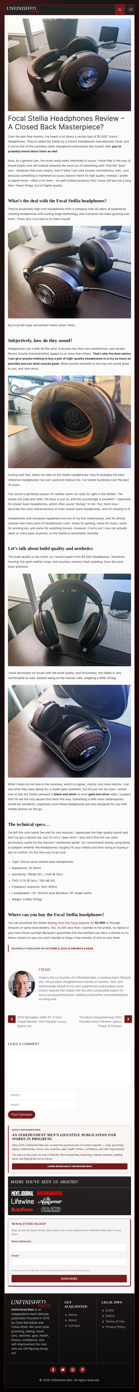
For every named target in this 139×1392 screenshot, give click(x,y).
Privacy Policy (115, 1327)
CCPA (109, 1310)
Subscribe (69, 1278)
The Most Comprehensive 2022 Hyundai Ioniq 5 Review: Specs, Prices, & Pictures (100, 1022)
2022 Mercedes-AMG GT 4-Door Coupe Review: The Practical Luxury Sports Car (41, 1022)
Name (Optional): (21, 1241)
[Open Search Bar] (120, 10)
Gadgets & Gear (82, 948)
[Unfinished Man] (23, 10)
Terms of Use (115, 1321)
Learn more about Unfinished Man (70, 1166)
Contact (74, 1325)
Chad (44, 969)
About (72, 1320)
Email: (16, 1255)
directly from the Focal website (68, 922)
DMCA (110, 1316)
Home (72, 1315)
